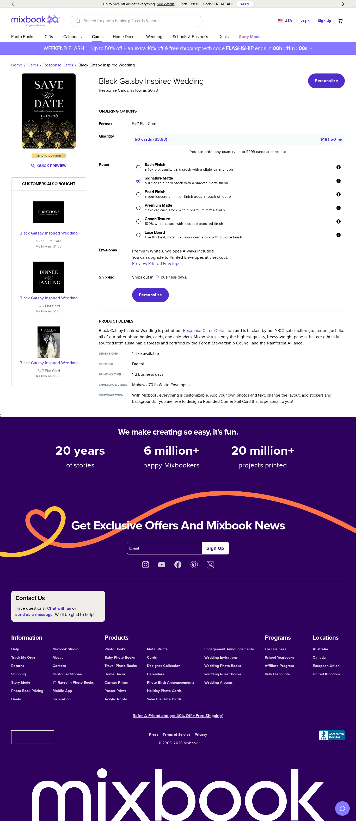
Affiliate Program (279, 665)
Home (16, 65)
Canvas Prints (116, 682)
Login (305, 20)
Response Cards (58, 65)
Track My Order (24, 657)
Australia (320, 649)
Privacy (201, 734)
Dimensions (108, 353)
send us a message (34, 615)
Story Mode (20, 682)
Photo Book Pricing (27, 690)
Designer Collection (163, 665)
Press (153, 734)
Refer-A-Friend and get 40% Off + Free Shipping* (178, 716)
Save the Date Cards (164, 699)
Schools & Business (190, 37)
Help (15, 649)
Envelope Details (113, 384)
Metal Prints (157, 649)
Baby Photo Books (120, 657)
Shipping (18, 674)
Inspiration (62, 699)
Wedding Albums (218, 682)
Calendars (72, 37)
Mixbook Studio (65, 649)
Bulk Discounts (277, 674)
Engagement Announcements (229, 649)
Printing (106, 364)
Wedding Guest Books (222, 674)
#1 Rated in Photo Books (73, 682)
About (58, 657)
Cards (97, 37)
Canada (319, 657)
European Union (326, 665)
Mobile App (62, 690)
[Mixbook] (35, 20)
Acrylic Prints (116, 699)
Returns (17, 665)
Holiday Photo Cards (164, 690)
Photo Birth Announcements (170, 682)
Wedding (154, 37)
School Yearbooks (279, 657)
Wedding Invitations (221, 657)
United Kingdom (326, 674)
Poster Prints (115, 690)
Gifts (49, 37)
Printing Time (110, 374)
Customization (111, 395)
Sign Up (324, 20)
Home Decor (124, 37)
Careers (59, 665)
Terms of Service (177, 734)
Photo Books (22, 37)
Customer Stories (67, 674)
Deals (223, 37)
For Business (275, 649)
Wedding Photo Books (222, 665)
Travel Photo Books (121, 665)
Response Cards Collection (208, 331)
